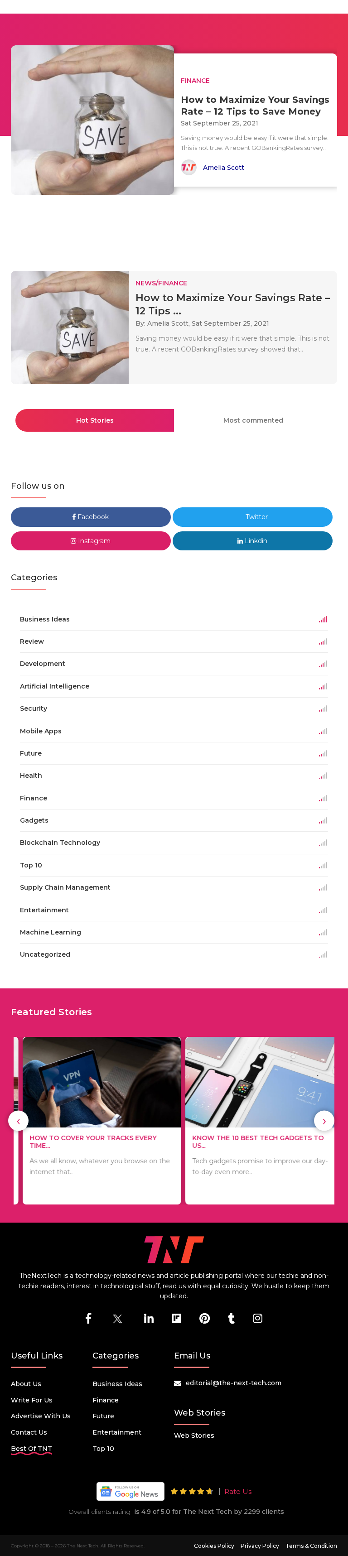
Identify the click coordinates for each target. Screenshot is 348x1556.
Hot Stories (95, 420)
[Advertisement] (176, 228)
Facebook (92, 517)
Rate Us (237, 1491)
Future (103, 1416)
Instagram (93, 541)
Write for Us (32, 1400)
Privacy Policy (260, 1545)
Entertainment (116, 1432)
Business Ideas (117, 1384)
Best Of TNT (31, 1449)
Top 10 (103, 1449)
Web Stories (194, 1435)
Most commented (253, 420)
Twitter (256, 517)
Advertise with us (41, 1416)
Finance (105, 1400)
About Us (26, 1384)
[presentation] (18, 1121)
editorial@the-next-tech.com (233, 1383)
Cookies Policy (214, 1545)
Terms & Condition (311, 1545)
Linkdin (255, 541)
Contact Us (29, 1432)
